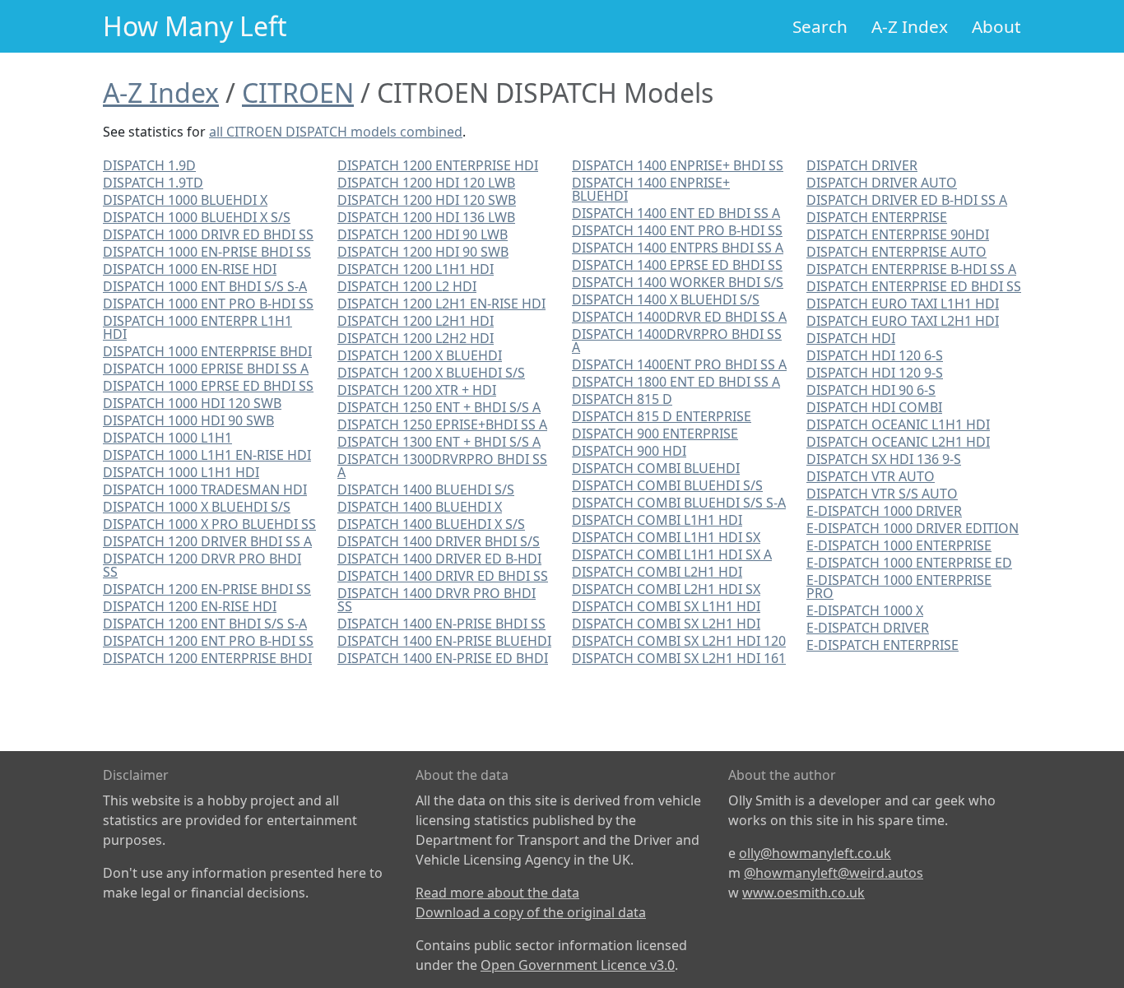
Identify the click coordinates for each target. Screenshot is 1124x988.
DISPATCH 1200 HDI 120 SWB (426, 200)
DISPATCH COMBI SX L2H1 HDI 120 (679, 641)
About (996, 26)
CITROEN (298, 92)
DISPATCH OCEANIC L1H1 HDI (898, 424)
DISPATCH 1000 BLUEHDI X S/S (196, 217)
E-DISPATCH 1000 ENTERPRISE (899, 545)
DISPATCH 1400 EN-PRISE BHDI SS (441, 624)
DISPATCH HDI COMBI (874, 407)
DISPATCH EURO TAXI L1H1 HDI (902, 304)
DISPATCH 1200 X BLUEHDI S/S (431, 373)
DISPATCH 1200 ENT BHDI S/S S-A (205, 624)
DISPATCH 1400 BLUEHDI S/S (425, 489)
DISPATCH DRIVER (861, 165)
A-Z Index (909, 26)
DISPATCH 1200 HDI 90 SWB (423, 252)
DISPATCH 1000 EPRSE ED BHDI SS (208, 386)
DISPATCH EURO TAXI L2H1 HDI (902, 321)
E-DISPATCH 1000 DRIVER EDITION (912, 528)
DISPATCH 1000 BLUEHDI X (185, 200)
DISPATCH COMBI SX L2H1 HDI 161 (679, 658)
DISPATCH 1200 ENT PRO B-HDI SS (208, 641)
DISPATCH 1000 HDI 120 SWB (192, 403)
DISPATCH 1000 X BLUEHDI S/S (196, 507)
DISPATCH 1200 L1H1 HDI (415, 269)
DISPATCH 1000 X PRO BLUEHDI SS (209, 524)
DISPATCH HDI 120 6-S (874, 355)
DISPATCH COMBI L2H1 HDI (657, 572)
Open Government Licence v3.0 (578, 965)
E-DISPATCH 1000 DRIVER (884, 511)
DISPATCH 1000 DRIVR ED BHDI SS (208, 234)
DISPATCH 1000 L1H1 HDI (181, 472)
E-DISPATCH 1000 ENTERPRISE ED (909, 563)
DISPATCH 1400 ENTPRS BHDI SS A (677, 248)
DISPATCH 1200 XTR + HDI (416, 390)
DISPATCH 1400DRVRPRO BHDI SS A (677, 340)
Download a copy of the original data (531, 912)
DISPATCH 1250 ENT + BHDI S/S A (439, 407)
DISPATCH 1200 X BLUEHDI (419, 355)
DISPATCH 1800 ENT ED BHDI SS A (676, 382)
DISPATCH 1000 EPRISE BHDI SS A (206, 368)
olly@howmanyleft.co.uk (815, 853)
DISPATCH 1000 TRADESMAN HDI (205, 489)
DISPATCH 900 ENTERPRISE (655, 433)
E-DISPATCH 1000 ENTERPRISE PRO (899, 586)
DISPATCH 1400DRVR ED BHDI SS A (679, 317)
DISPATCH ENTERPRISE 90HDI (897, 234)
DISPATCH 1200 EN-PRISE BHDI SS (207, 589)
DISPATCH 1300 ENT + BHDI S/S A (439, 442)
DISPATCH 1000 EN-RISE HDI (189, 269)
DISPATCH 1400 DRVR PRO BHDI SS (436, 599)
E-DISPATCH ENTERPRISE (882, 645)
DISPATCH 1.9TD (153, 183)
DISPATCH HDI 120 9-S (874, 373)
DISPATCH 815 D (622, 399)
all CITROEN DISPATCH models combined (335, 132)
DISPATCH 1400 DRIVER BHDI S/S (438, 541)
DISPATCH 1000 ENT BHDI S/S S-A (205, 286)
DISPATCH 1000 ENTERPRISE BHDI (207, 351)
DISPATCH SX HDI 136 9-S (883, 459)
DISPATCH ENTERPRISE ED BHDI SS (913, 286)
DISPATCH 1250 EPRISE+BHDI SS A (442, 424)
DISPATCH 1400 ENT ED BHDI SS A (676, 213)
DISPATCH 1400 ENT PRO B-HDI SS (677, 230)
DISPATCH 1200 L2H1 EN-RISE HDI (441, 304)
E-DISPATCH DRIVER (867, 628)
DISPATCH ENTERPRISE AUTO (896, 252)
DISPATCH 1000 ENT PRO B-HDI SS (208, 304)
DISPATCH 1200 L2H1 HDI (415, 321)
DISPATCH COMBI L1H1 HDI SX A (672, 554)
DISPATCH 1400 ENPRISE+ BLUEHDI (651, 189)
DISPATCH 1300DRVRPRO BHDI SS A (442, 465)
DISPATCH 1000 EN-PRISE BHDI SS (207, 252)
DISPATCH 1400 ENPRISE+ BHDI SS (677, 165)
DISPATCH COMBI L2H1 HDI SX (666, 589)
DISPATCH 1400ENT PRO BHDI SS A (679, 364)
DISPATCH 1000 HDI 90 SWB (188, 420)
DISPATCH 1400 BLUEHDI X (419, 507)
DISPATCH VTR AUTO (870, 476)
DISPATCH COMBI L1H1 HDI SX (666, 537)
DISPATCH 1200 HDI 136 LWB (426, 217)
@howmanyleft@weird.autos (833, 873)
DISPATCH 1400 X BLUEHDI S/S (665, 299)
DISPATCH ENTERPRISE (876, 217)
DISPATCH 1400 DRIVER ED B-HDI (439, 559)
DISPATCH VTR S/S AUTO (882, 494)
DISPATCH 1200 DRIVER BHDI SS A (207, 541)
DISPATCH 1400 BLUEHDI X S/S (431, 524)
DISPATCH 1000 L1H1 (167, 438)
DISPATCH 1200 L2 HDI (406, 286)
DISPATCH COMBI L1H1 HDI (657, 520)
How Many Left (195, 26)
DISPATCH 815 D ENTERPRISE (661, 416)
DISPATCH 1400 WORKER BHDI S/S (677, 282)
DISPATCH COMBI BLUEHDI (656, 468)
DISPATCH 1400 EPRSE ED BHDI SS (677, 265)
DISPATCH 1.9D (149, 165)
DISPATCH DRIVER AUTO (881, 183)
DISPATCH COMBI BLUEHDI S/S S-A (679, 503)
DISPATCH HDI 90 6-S (871, 390)
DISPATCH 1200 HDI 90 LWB (422, 234)
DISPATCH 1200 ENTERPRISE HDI (437, 165)
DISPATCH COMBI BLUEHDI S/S (667, 485)
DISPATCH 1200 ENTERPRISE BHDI (207, 658)
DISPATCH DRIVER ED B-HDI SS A (906, 200)
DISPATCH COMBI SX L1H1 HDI (666, 606)
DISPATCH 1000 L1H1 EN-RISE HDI (207, 455)
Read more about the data (497, 893)
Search (820, 26)
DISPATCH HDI (850, 338)
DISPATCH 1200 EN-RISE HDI (189, 606)
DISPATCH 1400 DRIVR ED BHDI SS (442, 576)
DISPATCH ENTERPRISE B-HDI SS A (911, 269)
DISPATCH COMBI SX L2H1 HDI (666, 624)
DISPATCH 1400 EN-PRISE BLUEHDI (444, 641)
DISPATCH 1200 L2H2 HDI (415, 338)
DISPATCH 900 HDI (629, 451)
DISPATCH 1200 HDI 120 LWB (426, 183)
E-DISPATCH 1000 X (864, 610)
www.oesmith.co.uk (803, 893)
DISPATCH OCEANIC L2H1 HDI (898, 442)
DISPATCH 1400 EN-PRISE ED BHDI (442, 658)
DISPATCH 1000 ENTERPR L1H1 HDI (197, 327)
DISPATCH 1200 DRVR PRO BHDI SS (202, 565)
